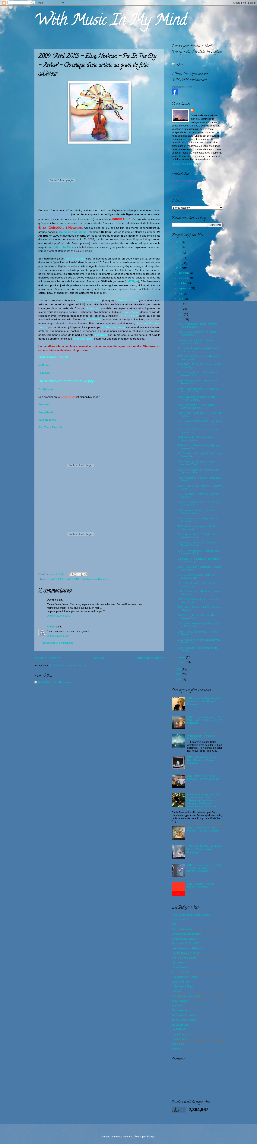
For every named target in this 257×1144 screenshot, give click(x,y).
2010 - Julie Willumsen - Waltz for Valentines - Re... (196, 576)
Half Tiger (132, 281)
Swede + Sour (179, 1039)
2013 (179, 252)
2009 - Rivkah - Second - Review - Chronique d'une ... (196, 511)
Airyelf (129, 1136)
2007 (179, 679)
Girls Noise (178, 962)
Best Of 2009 (56, 579)
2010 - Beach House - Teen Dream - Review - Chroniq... (197, 536)
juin (181, 304)
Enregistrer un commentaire (58, 642)
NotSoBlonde (179, 1029)
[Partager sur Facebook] (82, 574)
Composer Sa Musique (184, 938)
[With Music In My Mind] (175, 93)
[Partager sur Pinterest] (85, 574)
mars (182, 319)
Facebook (44, 372)
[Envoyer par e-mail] (71, 574)
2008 (179, 674)
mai (181, 309)
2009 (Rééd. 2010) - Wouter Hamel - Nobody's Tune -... (197, 463)
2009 (179, 669)
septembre (185, 288)
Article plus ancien (150, 658)
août (181, 293)
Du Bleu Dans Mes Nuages (186, 953)
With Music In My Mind (110, 21)
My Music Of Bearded (184, 1019)
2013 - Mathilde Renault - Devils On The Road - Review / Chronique (204, 849)
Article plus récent (47, 658)
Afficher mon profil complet (186, 164)
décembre (184, 272)
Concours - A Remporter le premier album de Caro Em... (196, 341)
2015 (179, 242)
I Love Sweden (180, 967)
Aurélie (51, 626)
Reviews (102, 579)
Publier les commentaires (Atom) (68, 665)
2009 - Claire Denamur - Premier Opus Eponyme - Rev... (198, 471)
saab (53, 574)
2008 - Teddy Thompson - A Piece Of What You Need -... (198, 390)
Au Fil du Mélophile (182, 929)
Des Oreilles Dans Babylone (187, 948)
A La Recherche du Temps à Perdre (191, 914)
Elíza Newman (89, 579)
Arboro (175, 924)
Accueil (99, 658)
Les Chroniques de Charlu (186, 996)
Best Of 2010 (72, 579)
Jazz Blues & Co (181, 972)
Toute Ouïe (178, 1043)
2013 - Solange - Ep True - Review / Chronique (201, 885)
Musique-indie (179, 1010)
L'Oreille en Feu (180, 981)
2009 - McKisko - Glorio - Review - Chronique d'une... (196, 439)
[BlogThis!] (75, 574)
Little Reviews (179, 1000)
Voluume (176, 1048)
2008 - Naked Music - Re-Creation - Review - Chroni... (197, 544)
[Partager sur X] (78, 574)
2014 (179, 247)
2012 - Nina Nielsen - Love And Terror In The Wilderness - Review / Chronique (204, 868)
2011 (179, 263)
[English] (177, 64)
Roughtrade (46, 412)
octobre (183, 283)
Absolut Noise (179, 919)
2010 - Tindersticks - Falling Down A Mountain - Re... (197, 519)
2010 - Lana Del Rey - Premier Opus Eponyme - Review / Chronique (203, 701)
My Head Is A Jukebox (184, 1015)
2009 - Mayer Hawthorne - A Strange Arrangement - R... (197, 333)
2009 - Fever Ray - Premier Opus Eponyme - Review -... (196, 406)
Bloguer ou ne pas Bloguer (186, 933)
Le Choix (176, 991)
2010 (179, 268)
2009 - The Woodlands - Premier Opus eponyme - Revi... (199, 552)
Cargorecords (47, 419)
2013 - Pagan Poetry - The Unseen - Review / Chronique (203, 829)
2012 (179, 258)
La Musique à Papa (182, 986)
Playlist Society (180, 1034)
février (182, 657)
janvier (182, 662)
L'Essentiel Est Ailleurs (184, 976)
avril (181, 314)
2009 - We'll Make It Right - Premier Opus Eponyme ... (197, 325)
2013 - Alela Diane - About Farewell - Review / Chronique (203, 777)
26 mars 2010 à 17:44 (59, 635)
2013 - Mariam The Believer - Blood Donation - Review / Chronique (203, 760)
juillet (182, 298)
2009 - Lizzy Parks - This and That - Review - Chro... (197, 617)
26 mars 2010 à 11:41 (58, 615)
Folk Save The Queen (184, 957)
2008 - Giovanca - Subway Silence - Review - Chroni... (197, 398)
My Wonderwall (180, 1024)
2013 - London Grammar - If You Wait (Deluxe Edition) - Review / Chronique (204, 720)
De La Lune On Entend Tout (187, 943)
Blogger (150, 1136)
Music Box (177, 1005)
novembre (184, 278)
